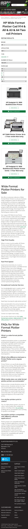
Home (2, 17)
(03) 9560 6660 (6, 451)
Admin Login (3, 525)
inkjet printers (18, 318)
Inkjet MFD (3, 56)
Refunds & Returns (6, 512)
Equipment (7, 17)
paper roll (23, 227)
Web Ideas (15, 527)
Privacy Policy (10, 525)
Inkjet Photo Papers (19, 475)
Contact (16, 517)
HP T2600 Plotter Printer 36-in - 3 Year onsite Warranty (14, 135)
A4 (2, 68)
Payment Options (5, 515)
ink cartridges (19, 408)
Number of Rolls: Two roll (16, 18)
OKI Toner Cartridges (19, 497)
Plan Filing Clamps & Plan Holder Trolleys (19, 500)
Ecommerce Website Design (6, 527)
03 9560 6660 (8, 9)
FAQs (15, 512)
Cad (2, 50)
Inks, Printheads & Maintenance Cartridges (20, 490)
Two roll (3, 62)
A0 (2, 77)
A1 (1, 75)
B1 (1, 79)
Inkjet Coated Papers (19, 470)
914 (2, 81)
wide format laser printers (12, 317)
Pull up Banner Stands (20, 503)
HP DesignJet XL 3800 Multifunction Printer (14, 103)
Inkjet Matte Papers (19, 473)
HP (2, 45)
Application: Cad (14, 17)
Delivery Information (6, 510)
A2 (1, 73)
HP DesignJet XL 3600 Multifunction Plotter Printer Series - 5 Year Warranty (14, 168)
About (15, 515)
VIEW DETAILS (14, 107)
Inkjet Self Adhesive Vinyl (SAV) (19, 482)
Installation (4, 517)
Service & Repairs (18, 510)
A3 (2, 70)
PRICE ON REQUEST (15, 111)
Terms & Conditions (18, 525)
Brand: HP (21, 17)
